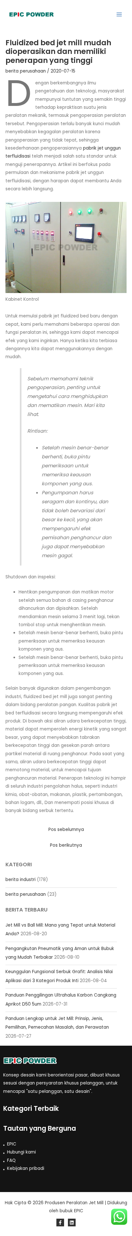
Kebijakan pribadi (25, 1168)
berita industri (20, 880)
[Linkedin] (72, 1222)
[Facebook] (60, 1222)
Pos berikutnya (66, 845)
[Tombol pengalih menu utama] (119, 14)
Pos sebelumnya (66, 829)
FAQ (11, 1160)
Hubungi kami (21, 1152)
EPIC (11, 1144)
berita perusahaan (25, 894)
